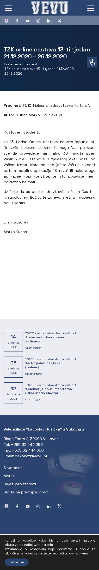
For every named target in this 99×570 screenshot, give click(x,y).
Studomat (13, 467)
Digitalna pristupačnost (26, 492)
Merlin (9, 475)
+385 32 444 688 (27, 444)
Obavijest (30, 64)
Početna (11, 64)
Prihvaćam (16, 562)
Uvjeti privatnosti (20, 483)
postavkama (78, 553)
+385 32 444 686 (28, 450)
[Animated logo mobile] (49, 8)
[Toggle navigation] (8, 7)
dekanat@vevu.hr (31, 455)
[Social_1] (8, 20)
